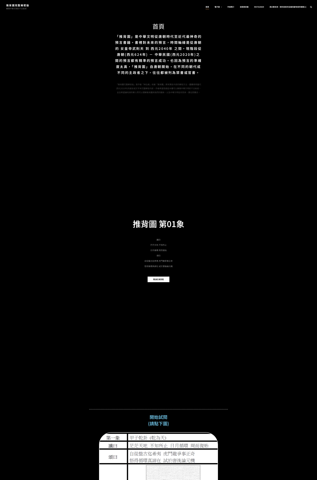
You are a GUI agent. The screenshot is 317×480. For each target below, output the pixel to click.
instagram (259, 7)
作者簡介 (230, 7)
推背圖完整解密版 (17, 5)
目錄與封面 (244, 7)
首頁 (207, 7)
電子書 (217, 7)
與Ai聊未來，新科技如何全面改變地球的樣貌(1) (288, 7)
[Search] (311, 7)
